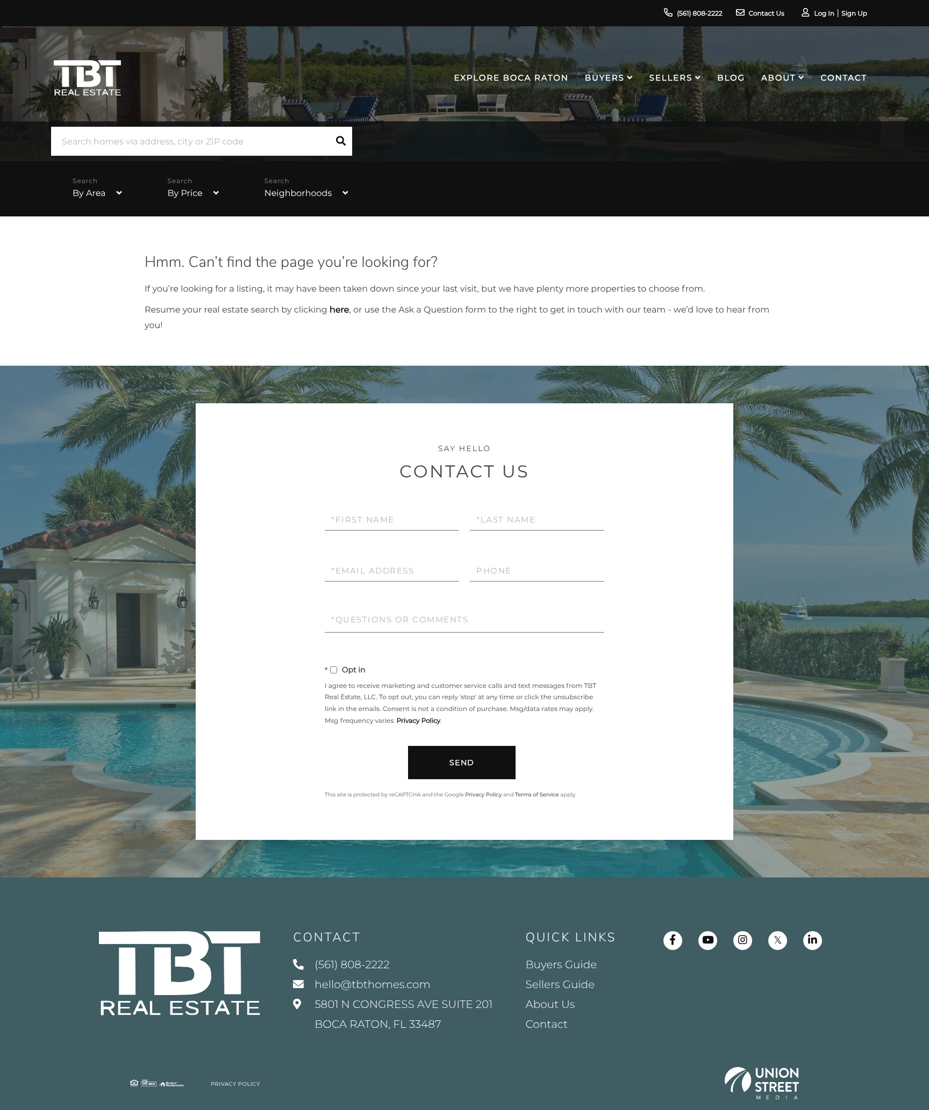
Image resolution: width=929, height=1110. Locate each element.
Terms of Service (537, 794)
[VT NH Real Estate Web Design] (762, 1083)
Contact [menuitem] (844, 77)
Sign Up (854, 14)
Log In (824, 14)
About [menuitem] (778, 77)
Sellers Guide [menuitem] (560, 984)
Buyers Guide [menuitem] (561, 965)
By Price (185, 193)
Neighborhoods (298, 193)
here (339, 310)
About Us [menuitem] (550, 1004)
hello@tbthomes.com (372, 984)
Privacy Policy (419, 721)
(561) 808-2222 (699, 14)
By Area (89, 193)
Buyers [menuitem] (605, 77)
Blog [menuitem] (731, 77)
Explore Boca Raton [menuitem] (511, 77)
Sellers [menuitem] (670, 77)
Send (462, 762)
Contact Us (766, 14)
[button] (341, 141)
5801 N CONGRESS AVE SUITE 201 (402, 1014)
